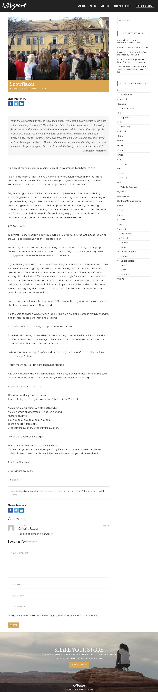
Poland (14, 88)
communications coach (52, 491)
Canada (121, 104)
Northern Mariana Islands (129, 201)
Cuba (120, 136)
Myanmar (122, 191)
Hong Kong (125, 126)
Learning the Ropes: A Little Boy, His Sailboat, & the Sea (132, 53)
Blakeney (124, 256)
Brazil (119, 90)
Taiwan (120, 224)
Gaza (120, 145)
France (120, 140)
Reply (105, 525)
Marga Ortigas (25, 88)
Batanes (124, 242)
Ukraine (120, 278)
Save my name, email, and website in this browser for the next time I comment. (54, 615)
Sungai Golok (126, 233)
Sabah (120, 210)
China (120, 122)
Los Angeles (125, 274)
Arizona (123, 265)
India (119, 159)
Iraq (119, 168)
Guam (123, 270)
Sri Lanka (121, 219)
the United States (125, 260)
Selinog (123, 247)
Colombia (122, 131)
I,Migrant (13, 5)
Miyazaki (124, 178)
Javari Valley (126, 94)
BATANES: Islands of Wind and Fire (133, 47)
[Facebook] (10, 103)
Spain (120, 215)
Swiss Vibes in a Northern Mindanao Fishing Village (129, 41)
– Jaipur (123, 164)
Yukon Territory (127, 108)
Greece (121, 154)
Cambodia (122, 99)
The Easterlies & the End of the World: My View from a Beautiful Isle (132, 69)
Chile (119, 113)
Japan (120, 173)
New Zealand (123, 196)
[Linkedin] (21, 103)
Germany (121, 150)
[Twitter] (16, 103)
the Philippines (124, 238)
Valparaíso (125, 117)
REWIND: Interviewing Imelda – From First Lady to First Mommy (132, 60)
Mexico (120, 182)
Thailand (121, 229)
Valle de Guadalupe (129, 187)
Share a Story (79, 664)
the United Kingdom (126, 251)
